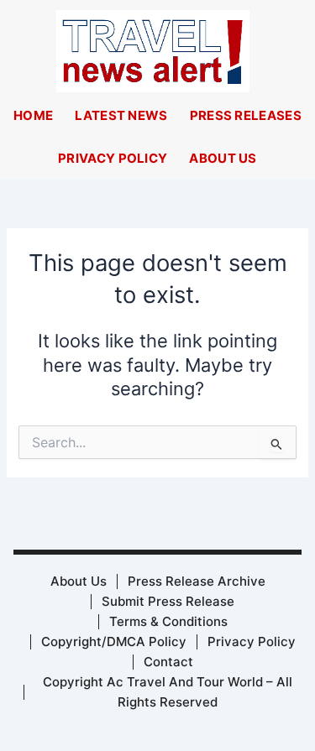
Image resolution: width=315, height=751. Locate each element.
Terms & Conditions (168, 621)
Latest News (121, 115)
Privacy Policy (112, 158)
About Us (222, 158)
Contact (168, 662)
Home (33, 115)
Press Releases (246, 115)
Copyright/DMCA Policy (113, 641)
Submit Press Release (168, 601)
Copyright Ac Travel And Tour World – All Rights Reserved (167, 692)
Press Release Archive (196, 581)
